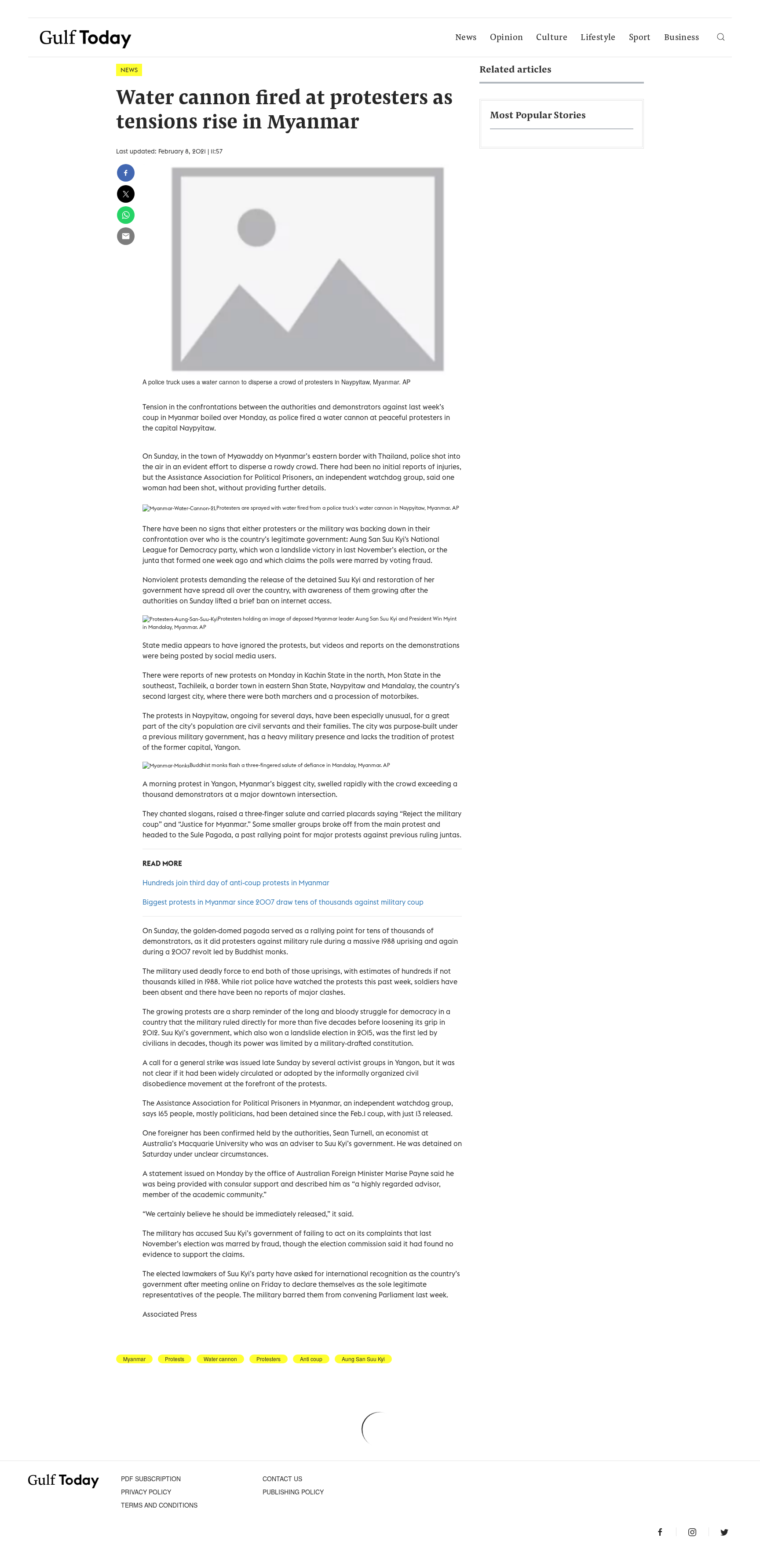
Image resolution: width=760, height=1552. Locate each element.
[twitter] (126, 194)
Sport (640, 37)
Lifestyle (598, 37)
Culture (551, 37)
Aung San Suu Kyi (363, 1359)
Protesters (268, 1359)
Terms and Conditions (159, 1505)
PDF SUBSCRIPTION (151, 1478)
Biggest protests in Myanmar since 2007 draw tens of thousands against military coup (283, 902)
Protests (174, 1359)
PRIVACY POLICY (146, 1491)
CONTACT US (282, 1478)
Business (681, 37)
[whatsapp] (126, 215)
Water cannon (220, 1359)
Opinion (506, 37)
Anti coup (311, 1359)
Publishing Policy (293, 1491)
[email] (126, 236)
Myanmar (134, 1359)
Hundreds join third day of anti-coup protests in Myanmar (235, 882)
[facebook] (126, 173)
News (466, 37)
